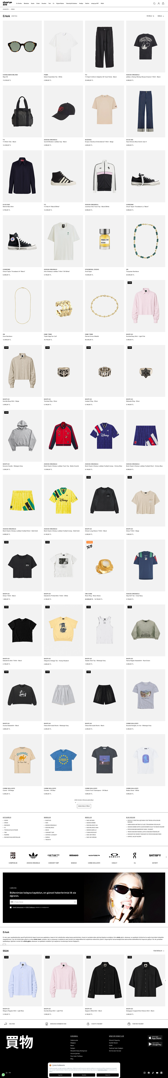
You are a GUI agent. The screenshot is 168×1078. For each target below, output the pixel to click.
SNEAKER (7, 825)
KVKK (111, 1045)
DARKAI (47, 837)
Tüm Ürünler (157, 951)
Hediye (81, 3)
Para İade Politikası (76, 1056)
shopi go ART (95, 3)
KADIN (6, 820)
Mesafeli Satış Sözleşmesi (78, 1051)
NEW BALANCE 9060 (92, 827)
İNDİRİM (6, 835)
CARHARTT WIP (49, 832)
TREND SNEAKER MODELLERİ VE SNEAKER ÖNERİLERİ (143, 831)
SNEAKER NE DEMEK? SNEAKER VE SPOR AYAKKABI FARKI (144, 834)
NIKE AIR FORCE (91, 835)
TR (6, 1072)
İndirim (87, 3)
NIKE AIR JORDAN (91, 837)
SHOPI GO (48, 820)
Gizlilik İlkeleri (113, 1043)
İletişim (72, 1048)
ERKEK (6, 823)
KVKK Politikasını (30, 907)
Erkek (38, 3)
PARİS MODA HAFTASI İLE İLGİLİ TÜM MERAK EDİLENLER (144, 824)
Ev (53, 3)
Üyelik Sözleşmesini (18, 907)
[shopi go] (7, 3)
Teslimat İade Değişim (116, 1048)
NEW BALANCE (49, 827)
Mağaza (73, 1043)
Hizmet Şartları (75, 1053)
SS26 (102, 3)
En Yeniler (19, 3)
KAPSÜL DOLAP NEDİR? (134, 836)
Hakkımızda (74, 1040)
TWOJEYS (48, 839)
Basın (72, 1045)
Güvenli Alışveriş (114, 1040)
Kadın (32, 3)
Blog (71, 1059)
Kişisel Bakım (60, 3)
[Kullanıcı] (159, 3)
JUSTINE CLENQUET (51, 835)
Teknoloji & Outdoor (71, 3)
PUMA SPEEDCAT (91, 832)
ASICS (47, 830)
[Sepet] (163, 3)
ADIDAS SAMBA (90, 823)
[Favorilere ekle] (39, 23)
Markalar (26, 3)
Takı (49, 3)
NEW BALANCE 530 (92, 825)
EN (10, 1072)
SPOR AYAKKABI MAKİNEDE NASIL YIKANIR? (140, 829)
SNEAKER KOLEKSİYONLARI (12, 837)
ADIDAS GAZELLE (91, 830)
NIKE (46, 823)
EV (5, 827)
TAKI (5, 832)
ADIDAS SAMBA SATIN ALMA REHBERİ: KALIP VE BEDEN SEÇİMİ (146, 827)
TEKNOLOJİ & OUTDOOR (11, 830)
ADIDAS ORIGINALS (51, 825)
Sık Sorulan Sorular (115, 1051)
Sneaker (44, 3)
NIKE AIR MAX (90, 820)
